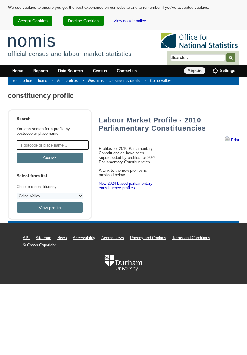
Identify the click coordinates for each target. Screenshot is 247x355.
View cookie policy (130, 21)
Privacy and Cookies (148, 238)
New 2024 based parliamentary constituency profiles (125, 185)
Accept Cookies (33, 20)
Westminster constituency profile (114, 80)
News (62, 238)
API (26, 238)
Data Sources (70, 71)
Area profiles (67, 80)
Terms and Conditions (191, 238)
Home (17, 71)
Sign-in (195, 71)
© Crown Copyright (39, 245)
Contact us (127, 71)
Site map (43, 238)
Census (100, 71)
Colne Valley (160, 80)
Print (234, 140)
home (42, 80)
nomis (31, 40)
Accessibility (84, 238)
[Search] (230, 57)
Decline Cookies (83, 20)
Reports (40, 71)
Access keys (112, 238)
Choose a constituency (37, 186)
